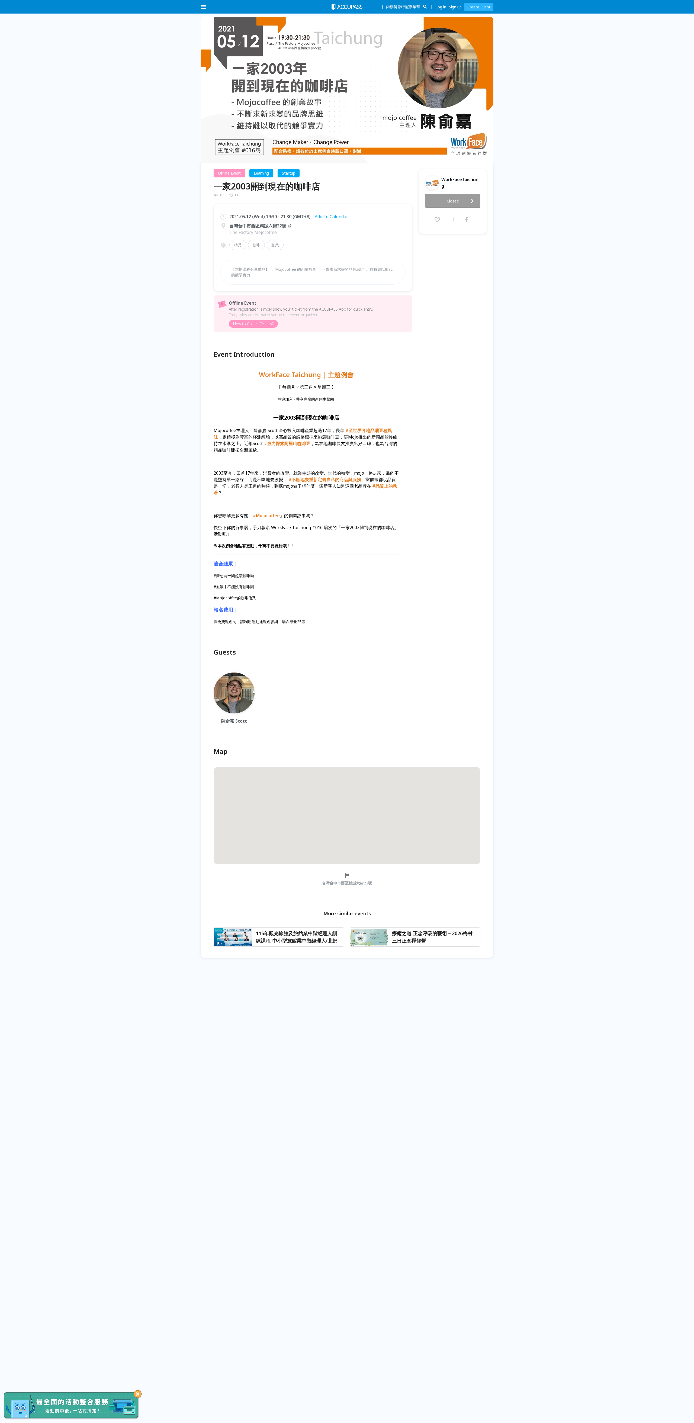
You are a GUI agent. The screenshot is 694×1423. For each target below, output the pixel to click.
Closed (453, 201)
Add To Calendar (331, 217)
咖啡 (256, 244)
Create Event (478, 6)
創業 (275, 244)
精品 (238, 244)
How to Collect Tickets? (253, 323)
